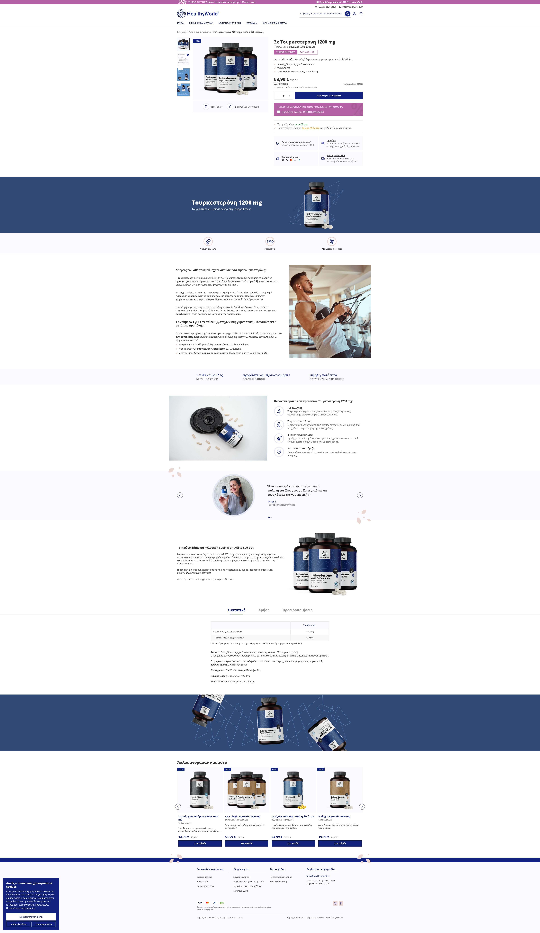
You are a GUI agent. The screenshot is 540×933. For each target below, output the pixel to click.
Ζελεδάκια (252, 23)
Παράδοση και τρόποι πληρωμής (248, 881)
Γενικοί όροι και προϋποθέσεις (247, 886)
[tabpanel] (270, 649)
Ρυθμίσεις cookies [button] (334, 917)
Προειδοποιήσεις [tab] (297, 610)
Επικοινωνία (203, 881)
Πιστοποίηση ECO (205, 886)
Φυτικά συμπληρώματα (274, 23)
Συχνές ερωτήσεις (327, 6)
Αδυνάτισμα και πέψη (230, 23)
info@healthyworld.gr (352, 6)
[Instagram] (335, 903)
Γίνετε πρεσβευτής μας (281, 877)
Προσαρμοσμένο (44, 924)
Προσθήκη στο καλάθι (329, 95)
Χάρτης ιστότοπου (295, 917)
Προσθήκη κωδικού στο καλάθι (341, 2)
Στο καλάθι (200, 843)
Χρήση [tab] (264, 610)
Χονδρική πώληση (278, 881)
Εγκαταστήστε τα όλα (30, 916)
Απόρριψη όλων (18, 924)
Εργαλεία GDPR (240, 890)
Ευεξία (180, 23)
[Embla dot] (269, 517)
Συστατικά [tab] (237, 610)
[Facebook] (341, 903)
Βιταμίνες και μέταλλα (201, 23)
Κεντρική (181, 32)
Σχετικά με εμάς (204, 877)
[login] (354, 13)
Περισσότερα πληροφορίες (20, 908)
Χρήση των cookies (315, 917)
